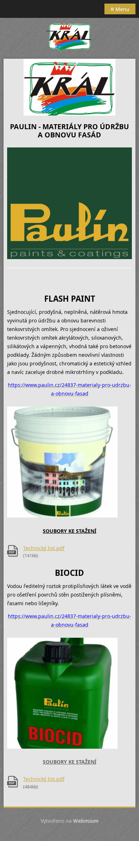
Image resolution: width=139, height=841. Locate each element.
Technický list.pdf (44, 548)
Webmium (86, 820)
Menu (119, 9)
